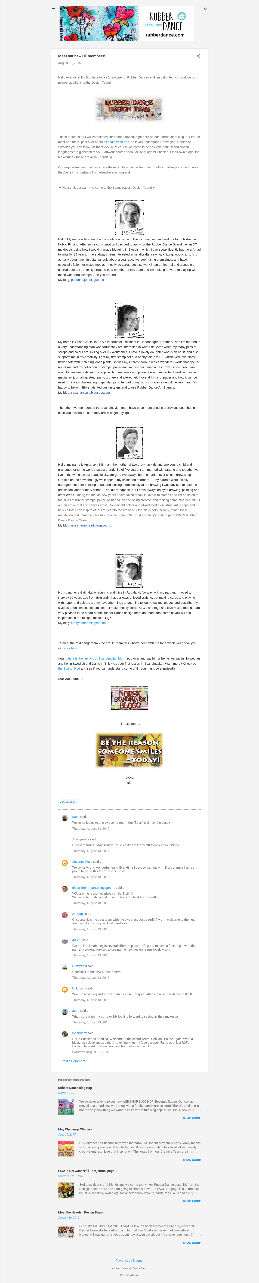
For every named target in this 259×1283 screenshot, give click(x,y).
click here (71, 648)
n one (125, 142)
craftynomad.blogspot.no (88, 623)
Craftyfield (79, 966)
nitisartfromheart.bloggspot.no (93, 888)
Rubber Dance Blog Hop (75, 1088)
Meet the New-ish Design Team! (81, 1212)
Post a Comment (73, 1061)
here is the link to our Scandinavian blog (96, 658)
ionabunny (79, 1033)
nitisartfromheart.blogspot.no (91, 525)
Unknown (78, 988)
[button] (199, 56)
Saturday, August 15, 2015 (90, 1052)
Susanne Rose (82, 861)
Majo (75, 817)
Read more (192, 1118)
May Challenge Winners (75, 1129)
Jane (75, 1011)
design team (68, 801)
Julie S (77, 940)
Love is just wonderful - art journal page (86, 1171)
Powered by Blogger (130, 1260)
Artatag (77, 914)
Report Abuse (129, 1275)
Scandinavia (112, 142)
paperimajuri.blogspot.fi (87, 280)
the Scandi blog (69, 668)
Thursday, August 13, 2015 (90, 828)
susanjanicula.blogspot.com (90, 392)
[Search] (206, 9)
